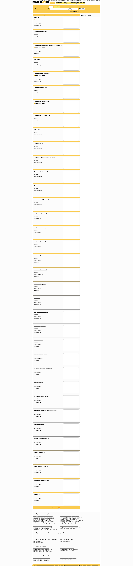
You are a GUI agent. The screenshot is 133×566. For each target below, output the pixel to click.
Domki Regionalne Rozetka (41, 466)
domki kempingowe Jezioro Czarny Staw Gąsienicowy (71, 517)
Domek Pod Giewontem (40, 452)
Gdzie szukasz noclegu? (42, 9)
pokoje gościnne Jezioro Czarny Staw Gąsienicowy (43, 524)
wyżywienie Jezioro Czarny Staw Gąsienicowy (69, 518)
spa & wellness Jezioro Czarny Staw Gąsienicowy (70, 522)
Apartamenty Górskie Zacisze (41, 101)
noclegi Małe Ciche (37, 535)
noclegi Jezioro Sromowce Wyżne (40, 556)
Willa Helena (37, 129)
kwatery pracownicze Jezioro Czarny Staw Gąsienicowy (71, 520)
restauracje (89, 565)
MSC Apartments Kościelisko (41, 396)
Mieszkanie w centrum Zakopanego (43, 368)
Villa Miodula (37, 298)
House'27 (36, 17)
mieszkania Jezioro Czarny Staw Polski (41, 550)
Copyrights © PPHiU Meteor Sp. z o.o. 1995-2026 (44, 565)
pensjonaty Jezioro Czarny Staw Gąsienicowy (69, 523)
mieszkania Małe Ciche (38, 542)
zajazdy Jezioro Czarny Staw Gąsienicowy (69, 528)
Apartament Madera (39, 256)
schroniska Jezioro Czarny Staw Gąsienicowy (42, 527)
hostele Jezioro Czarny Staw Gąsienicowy (41, 519)
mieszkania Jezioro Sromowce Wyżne (41, 548)
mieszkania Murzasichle (65, 541)
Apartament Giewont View (40, 241)
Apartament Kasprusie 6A (40, 31)
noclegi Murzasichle (64, 534)
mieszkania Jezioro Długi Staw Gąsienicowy (69, 549)
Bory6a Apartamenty (39, 424)
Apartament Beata (38, 382)
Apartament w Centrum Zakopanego (43, 213)
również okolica (73, 11)
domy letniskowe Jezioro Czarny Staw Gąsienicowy (43, 517)
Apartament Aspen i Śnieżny (41, 480)
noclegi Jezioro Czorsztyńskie (66, 556)
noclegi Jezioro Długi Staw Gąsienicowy (68, 558)
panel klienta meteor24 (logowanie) (71, 565)
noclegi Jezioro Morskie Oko (66, 559)
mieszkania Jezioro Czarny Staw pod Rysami (42, 551)
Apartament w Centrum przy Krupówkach (44, 157)
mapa (84, 565)
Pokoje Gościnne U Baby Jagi (41, 312)
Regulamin (61, 565)
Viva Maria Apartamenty (40, 326)
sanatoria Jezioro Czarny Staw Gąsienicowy (69, 526)
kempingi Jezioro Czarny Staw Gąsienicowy (42, 520)
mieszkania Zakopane (37, 541)
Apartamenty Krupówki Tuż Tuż (42, 115)
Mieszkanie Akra (38, 185)
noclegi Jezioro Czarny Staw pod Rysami (41, 560)
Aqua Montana (37, 494)
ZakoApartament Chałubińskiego (42, 199)
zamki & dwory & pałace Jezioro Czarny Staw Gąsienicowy (45, 529)
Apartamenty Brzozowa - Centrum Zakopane (45, 410)
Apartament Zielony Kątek (40, 354)
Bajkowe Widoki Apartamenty (41, 438)
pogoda (80, 565)
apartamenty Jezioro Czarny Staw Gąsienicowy (69, 516)
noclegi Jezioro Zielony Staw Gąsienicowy (41, 558)
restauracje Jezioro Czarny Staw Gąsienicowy (42, 526)
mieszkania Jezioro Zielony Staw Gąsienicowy (42, 549)
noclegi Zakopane (37, 534)
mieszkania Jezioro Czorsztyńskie (67, 548)
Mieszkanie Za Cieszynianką (41, 171)
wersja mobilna (95, 565)
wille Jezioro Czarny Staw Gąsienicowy (41, 528)
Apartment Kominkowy (40, 227)
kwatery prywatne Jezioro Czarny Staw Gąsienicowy (43, 521)
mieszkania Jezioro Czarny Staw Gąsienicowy (69, 521)
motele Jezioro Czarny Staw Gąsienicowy (41, 522)
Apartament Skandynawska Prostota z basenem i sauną (48, 45)
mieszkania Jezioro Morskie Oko (67, 550)
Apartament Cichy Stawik (40, 270)
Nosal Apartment (38, 340)
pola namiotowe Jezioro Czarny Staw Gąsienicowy (70, 524)
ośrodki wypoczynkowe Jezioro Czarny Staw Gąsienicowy (45, 523)
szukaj (81, 8)
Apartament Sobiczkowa (40, 87)
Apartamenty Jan (38, 143)
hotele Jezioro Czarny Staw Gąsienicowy (68, 519)
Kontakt (56, 565)
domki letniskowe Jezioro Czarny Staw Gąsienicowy (43, 518)
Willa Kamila (37, 59)
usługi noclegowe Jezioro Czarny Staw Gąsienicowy (70, 527)
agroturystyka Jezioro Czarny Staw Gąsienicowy (43, 516)
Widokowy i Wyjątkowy (40, 284)
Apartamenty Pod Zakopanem (42, 73)
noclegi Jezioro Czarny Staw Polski (40, 559)
